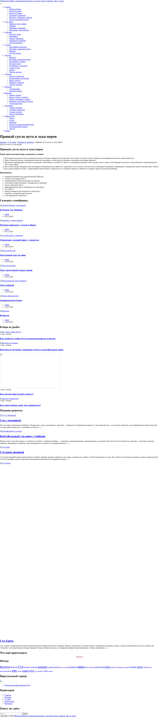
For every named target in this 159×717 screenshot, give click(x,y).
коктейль (91, 667)
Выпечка (8, 93)
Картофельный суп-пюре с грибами (22, 436)
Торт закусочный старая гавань (16, 270)
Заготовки (9, 106)
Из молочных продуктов (19, 78)
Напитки (8, 87)
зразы (65, 667)
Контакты (8, 704)
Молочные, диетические (19, 30)
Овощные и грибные (17, 41)
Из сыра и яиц (15, 64)
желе (62, 667)
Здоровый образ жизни (18, 127)
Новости (14, 667)
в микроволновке (54, 667)
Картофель (13, 36)
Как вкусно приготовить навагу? (17, 394)
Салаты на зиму (15, 112)
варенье (42, 666)
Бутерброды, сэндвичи (18, 66)
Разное (7, 131)
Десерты (8, 74)
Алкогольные (14, 89)
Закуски (8, 55)
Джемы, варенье (15, 108)
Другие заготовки (16, 114)
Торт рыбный (7, 285)
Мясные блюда (15, 9)
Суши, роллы (14, 68)
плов (150, 667)
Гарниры (8, 32)
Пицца (12, 70)
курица (106, 666)
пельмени (126, 667)
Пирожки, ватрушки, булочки (21, 101)
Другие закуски (15, 72)
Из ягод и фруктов (16, 76)
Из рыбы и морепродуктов (19, 49)
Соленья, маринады (17, 110)
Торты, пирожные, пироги (19, 99)
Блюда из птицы (15, 13)
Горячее (8, 7)
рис (14, 670)
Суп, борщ (9, 22)
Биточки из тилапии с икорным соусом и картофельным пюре (31, 349)
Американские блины (11, 300)
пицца (146, 667)
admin (7, 214)
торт (46, 671)
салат (25, 670)
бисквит (27, 667)
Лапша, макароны (16, 39)
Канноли (4, 315)
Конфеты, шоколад (16, 83)
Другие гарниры (15, 43)
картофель (72, 667)
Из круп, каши (15, 34)
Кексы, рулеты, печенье (18, 97)
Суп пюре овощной (12, 452)
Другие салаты (15, 53)
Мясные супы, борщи (17, 24)
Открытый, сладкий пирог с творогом (19, 240)
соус (31, 670)
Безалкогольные (15, 91)
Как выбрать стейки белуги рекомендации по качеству (28, 338)
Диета (11, 118)
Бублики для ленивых (11, 210)
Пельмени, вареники (17, 15)
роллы (20, 671)
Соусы (11, 120)
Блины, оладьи (15, 95)
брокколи (33, 667)
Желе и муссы (14, 80)
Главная (8, 695)
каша (81, 666)
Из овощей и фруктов (18, 47)
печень (133, 667)
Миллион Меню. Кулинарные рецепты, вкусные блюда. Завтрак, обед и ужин (45, 716)
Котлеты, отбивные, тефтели (20, 18)
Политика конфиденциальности (17, 685)
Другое (12, 129)
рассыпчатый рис (6, 671)
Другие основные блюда (19, 20)
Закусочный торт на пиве (13, 255)
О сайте (8, 699)
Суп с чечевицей (10, 420)
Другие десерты (15, 85)
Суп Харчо (6, 640)
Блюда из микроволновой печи (21, 125)
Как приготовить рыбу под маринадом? (20, 405)
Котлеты (5, 666)
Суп (20, 666)
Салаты (8, 45)
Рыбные (12, 26)
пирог (140, 667)
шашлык (50, 671)
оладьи (113, 667)
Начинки (12, 122)
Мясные (12, 51)
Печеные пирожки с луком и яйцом (18, 225)
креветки (98, 667)
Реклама (8, 697)
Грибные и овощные (17, 28)
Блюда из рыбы (15, 11)
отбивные (120, 667)
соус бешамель (39, 671)
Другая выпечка (15, 104)
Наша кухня (9, 116)
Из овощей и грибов (17, 62)
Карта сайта (9, 701)
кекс (86, 667)
